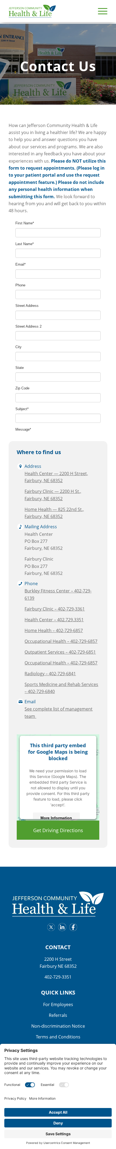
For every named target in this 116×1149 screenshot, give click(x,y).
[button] (100, 11)
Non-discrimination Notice (58, 1026)
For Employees (58, 1004)
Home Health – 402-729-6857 (54, 630)
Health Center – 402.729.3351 (54, 620)
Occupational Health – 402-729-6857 (61, 641)
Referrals (58, 1015)
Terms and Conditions (58, 1037)
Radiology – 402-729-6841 (50, 674)
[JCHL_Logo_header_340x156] (48, 11)
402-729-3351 (58, 977)
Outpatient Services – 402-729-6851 (60, 652)
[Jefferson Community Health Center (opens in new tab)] (60, 928)
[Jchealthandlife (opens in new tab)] (49, 928)
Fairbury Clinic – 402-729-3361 (55, 609)
